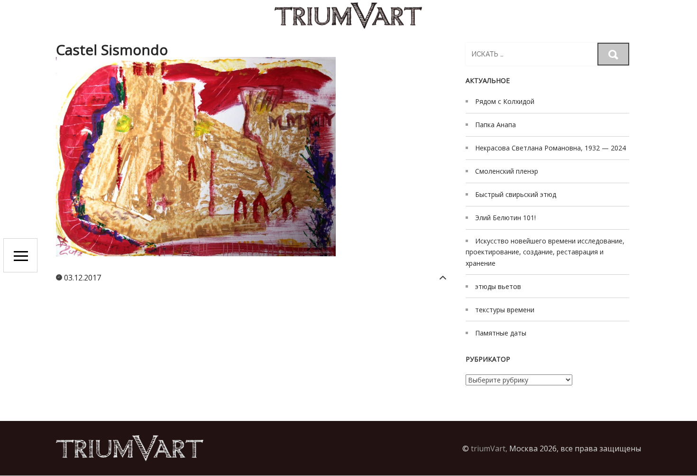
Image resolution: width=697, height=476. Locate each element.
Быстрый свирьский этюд (515, 194)
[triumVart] (348, 15)
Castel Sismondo (112, 49)
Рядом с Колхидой (504, 101)
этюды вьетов (498, 286)
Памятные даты (500, 332)
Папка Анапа (495, 124)
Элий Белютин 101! (505, 217)
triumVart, (489, 448)
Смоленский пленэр (506, 171)
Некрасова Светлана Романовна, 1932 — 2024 (550, 147)
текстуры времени (504, 309)
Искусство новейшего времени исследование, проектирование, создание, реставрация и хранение (545, 251)
